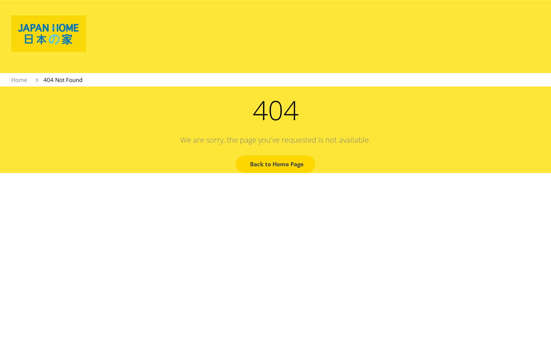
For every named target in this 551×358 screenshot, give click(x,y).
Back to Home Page (277, 164)
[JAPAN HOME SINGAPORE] (48, 33)
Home (19, 80)
